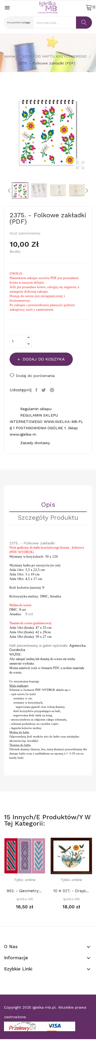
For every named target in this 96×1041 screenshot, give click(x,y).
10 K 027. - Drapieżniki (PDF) (71, 890)
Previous (2, 133)
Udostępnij (37, 390)
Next (93, 133)
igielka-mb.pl (44, 1007)
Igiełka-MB (25, 899)
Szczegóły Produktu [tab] (48, 517)
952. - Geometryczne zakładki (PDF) (25, 890)
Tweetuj (44, 390)
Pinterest (53, 390)
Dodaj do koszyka (44, 359)
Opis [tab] (48, 504)
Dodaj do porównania (35, 376)
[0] (89, 7)
